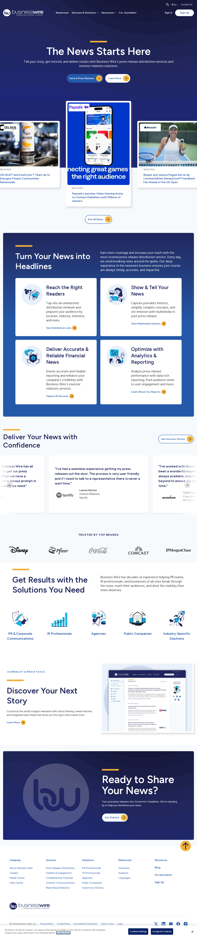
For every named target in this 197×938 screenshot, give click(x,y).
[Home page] (23, 12)
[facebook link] (178, 924)
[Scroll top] (185, 846)
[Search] (167, 4)
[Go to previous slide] (10, 485)
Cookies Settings (138, 931)
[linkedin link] (163, 924)
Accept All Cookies (162, 931)
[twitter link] (156, 924)
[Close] (192, 931)
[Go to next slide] (187, 485)
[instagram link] (185, 924)
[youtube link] (171, 923)
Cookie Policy (63, 933)
